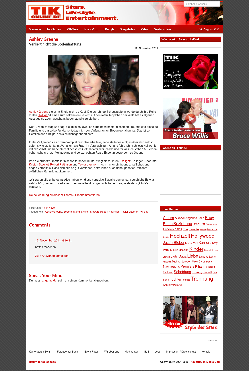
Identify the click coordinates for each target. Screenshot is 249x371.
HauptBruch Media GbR (205, 362)
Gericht (166, 236)
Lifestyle (107, 29)
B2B (146, 351)
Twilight (43, 115)
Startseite (35, 29)
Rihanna (201, 266)
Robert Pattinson (61, 164)
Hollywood (203, 235)
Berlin (168, 223)
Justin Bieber (173, 242)
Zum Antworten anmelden (52, 256)
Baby (209, 217)
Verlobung (176, 284)
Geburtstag (212, 229)
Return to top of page (42, 362)
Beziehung (182, 223)
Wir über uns (111, 351)
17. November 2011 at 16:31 (53, 240)
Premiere (187, 266)
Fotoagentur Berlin (68, 351)
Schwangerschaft (202, 272)
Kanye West (191, 243)
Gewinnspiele (162, 29)
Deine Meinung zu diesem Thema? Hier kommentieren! (64, 195)
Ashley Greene (38, 111)
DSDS (178, 229)
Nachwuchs (171, 266)
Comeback (211, 224)
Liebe (192, 255)
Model (209, 261)
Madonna (167, 261)
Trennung (202, 278)
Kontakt (206, 351)
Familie (194, 229)
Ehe (185, 229)
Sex (215, 272)
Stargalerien (127, 29)
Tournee (186, 279)
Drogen (168, 229)
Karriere (205, 242)
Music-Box (89, 29)
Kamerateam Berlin (40, 351)
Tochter (175, 279)
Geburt (203, 229)
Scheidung (182, 271)
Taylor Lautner (87, 164)
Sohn (166, 279)
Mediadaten (132, 351)
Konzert (207, 249)
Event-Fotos (91, 351)
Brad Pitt (199, 223)
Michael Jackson (181, 261)
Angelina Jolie (194, 218)
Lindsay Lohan (207, 256)
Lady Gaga (178, 256)
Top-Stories (54, 29)
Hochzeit (180, 235)
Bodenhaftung (72, 211)
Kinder (196, 248)
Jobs (157, 351)
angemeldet (49, 280)
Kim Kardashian (179, 250)
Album (168, 217)
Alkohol (180, 218)
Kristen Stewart (39, 164)
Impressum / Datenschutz (181, 351)
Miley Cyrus (198, 261)
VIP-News (73, 29)
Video (143, 29)
